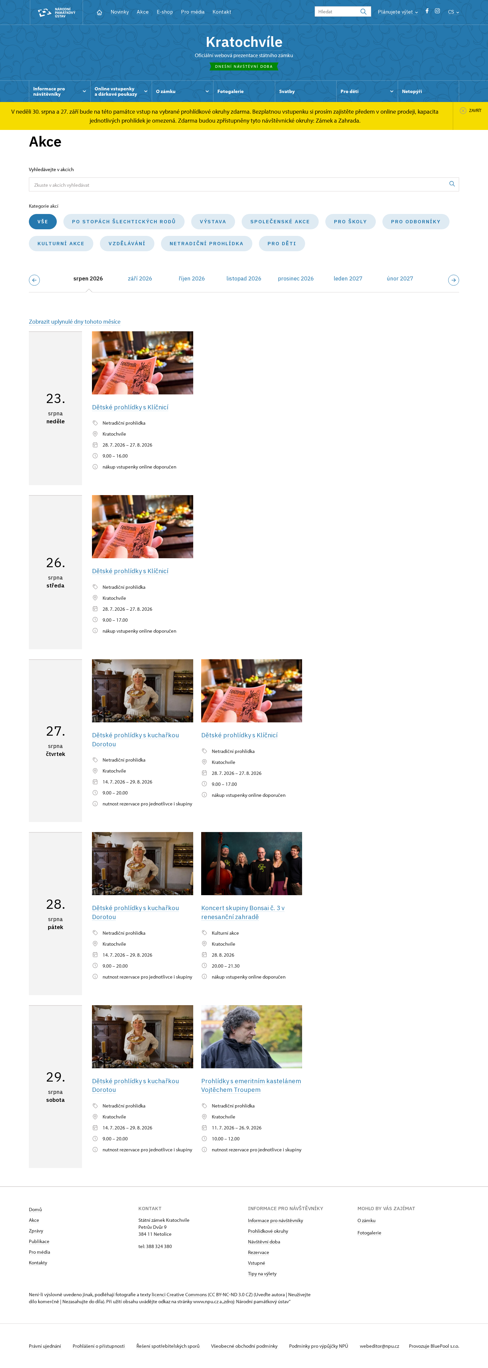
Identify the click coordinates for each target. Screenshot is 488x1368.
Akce (143, 12)
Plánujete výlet (396, 12)
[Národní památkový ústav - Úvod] (56, 12)
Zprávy (36, 1230)
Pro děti (282, 243)
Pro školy (350, 221)
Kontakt (221, 12)
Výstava (213, 221)
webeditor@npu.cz (379, 1346)
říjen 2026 (192, 278)
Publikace (39, 1241)
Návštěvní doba (264, 1241)
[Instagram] (437, 12)
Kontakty (38, 1262)
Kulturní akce (61, 243)
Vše (43, 222)
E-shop (165, 12)
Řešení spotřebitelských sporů (168, 1346)
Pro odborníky (416, 221)
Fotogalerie (369, 1232)
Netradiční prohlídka (207, 243)
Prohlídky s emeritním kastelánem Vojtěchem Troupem (251, 1085)
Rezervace (258, 1252)
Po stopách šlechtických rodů (124, 221)
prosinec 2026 (296, 278)
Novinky (120, 12)
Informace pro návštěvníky (275, 1220)
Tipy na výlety (262, 1273)
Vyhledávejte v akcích (51, 169)
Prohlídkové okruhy (268, 1231)
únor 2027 (400, 278)
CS (451, 12)
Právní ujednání (45, 1346)
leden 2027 (348, 278)
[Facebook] (427, 12)
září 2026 (140, 278)
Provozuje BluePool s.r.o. (434, 1346)
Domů (35, 1209)
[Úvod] (99, 12)
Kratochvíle (244, 41)
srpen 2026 (88, 278)
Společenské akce (280, 221)
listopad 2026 (244, 278)
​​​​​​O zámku (366, 1220)
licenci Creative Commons (179, 1294)
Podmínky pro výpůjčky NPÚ (319, 1346)
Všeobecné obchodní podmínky (245, 1346)
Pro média (192, 12)
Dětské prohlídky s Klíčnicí (130, 407)
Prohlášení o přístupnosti (99, 1346)
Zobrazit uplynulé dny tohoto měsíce (75, 321)
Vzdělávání (127, 243)
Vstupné (256, 1263)
